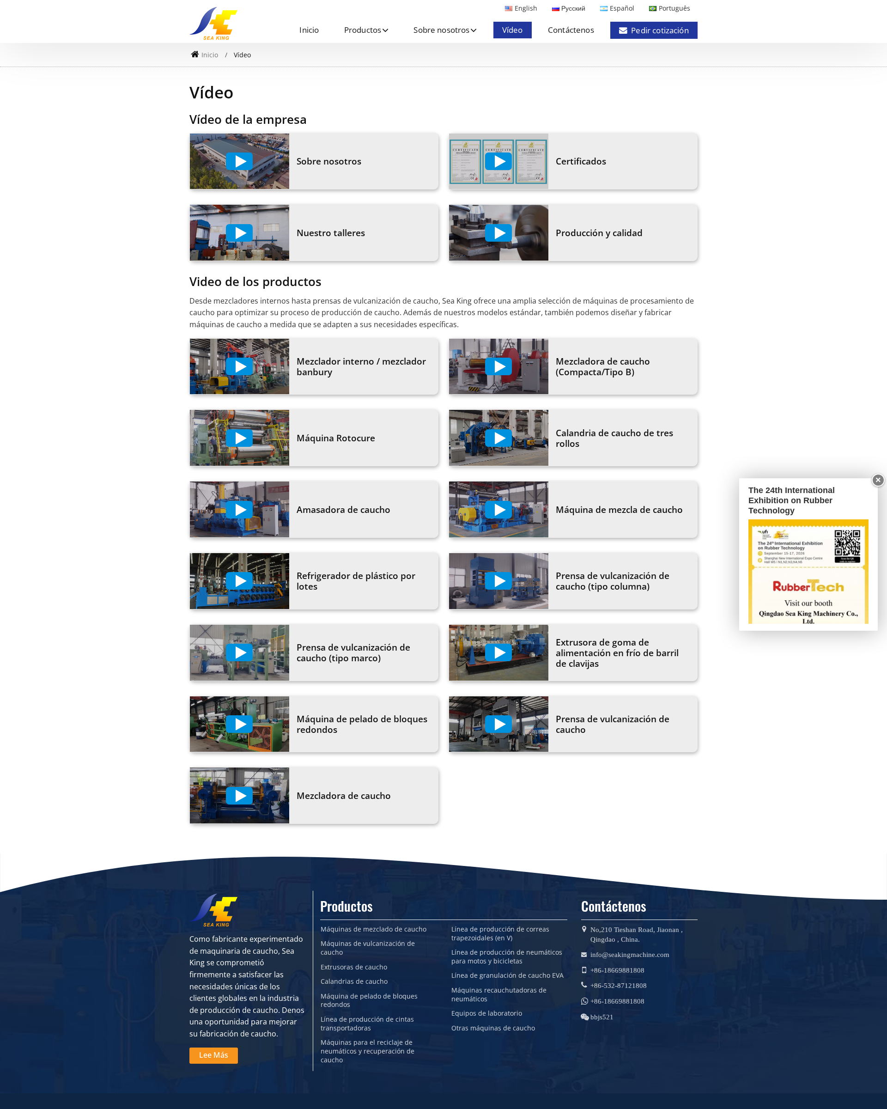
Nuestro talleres (331, 232)
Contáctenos (571, 29)
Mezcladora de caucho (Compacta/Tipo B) (603, 366)
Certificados (581, 161)
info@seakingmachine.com (629, 954)
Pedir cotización (660, 30)
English (526, 8)
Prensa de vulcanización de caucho (612, 724)
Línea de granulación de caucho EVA (507, 975)
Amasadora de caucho (343, 509)
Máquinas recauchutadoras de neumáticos (499, 994)
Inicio (309, 29)
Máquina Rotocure (336, 438)
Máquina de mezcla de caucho (619, 509)
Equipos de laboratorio (486, 1013)
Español (622, 8)
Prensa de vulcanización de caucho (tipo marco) (353, 652)
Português (674, 8)
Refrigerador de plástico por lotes (356, 580)
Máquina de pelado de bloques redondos (362, 724)
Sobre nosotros (329, 161)
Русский (573, 8)
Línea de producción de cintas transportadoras (367, 1023)
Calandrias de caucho (354, 981)
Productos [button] (362, 29)
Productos (346, 905)
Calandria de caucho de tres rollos (614, 438)
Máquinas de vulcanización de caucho (368, 948)
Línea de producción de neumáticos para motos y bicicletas (506, 956)
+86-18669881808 (617, 970)
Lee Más (213, 1055)
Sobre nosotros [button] (441, 29)
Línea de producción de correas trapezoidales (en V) (500, 933)
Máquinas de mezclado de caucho (373, 929)
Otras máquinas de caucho (493, 1028)
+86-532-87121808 (618, 985)
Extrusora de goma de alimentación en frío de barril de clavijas (617, 653)
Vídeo (512, 29)
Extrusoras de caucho (354, 967)
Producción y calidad (599, 232)
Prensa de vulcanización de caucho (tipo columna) (612, 580)
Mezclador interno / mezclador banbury (361, 366)
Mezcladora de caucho (344, 795)
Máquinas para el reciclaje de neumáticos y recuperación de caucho (367, 1051)
